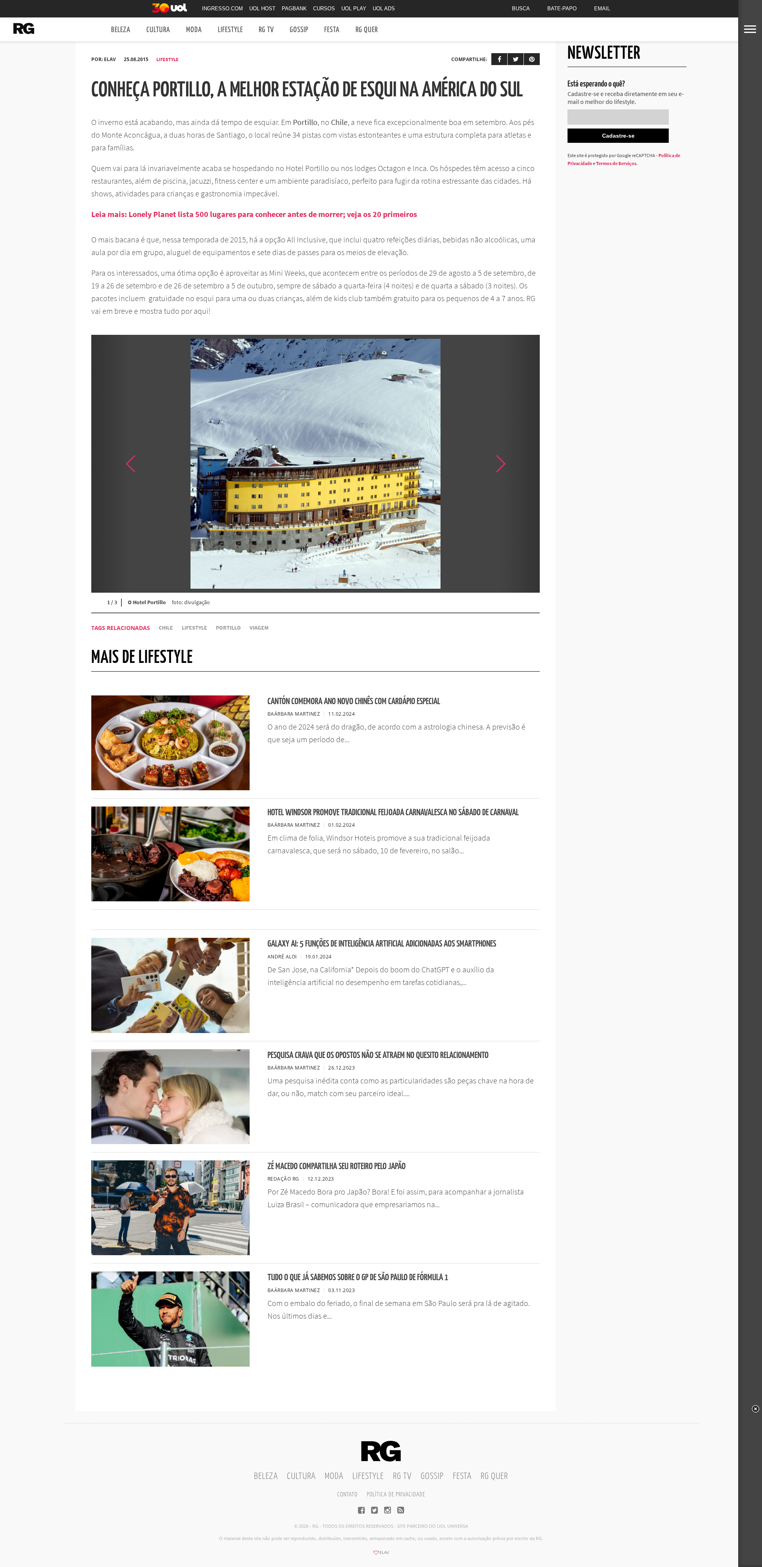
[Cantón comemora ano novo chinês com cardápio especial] (170, 788)
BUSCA (521, 9)
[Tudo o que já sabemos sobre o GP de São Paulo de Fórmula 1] (170, 1364)
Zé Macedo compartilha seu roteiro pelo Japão (336, 1166)
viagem (259, 627)
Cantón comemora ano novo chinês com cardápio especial (353, 701)
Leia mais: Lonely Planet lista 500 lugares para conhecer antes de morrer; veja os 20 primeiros (254, 214)
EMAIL (602, 9)
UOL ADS (384, 9)
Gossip (299, 30)
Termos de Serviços (616, 163)
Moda (194, 30)
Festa (332, 30)
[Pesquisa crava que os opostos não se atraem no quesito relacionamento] (170, 1141)
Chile (166, 627)
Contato (347, 1495)
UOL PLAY (353, 9)
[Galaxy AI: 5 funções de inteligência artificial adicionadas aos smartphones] (170, 1030)
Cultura (158, 30)
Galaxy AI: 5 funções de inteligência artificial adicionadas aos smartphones (381, 944)
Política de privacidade (396, 1495)
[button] (520, 464)
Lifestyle (230, 30)
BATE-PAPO (562, 9)
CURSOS (324, 9)
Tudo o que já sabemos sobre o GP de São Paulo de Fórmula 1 (357, 1277)
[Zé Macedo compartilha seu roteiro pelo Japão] (170, 1252)
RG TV (266, 30)
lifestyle (194, 627)
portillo (228, 627)
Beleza (121, 30)
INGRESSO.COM (222, 9)
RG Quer (367, 30)
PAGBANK (294, 9)
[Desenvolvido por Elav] (381, 1555)
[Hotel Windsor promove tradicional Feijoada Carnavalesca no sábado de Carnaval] (170, 899)
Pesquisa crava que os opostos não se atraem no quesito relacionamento (378, 1055)
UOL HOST (262, 9)
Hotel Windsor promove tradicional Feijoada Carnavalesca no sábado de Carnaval (393, 812)
